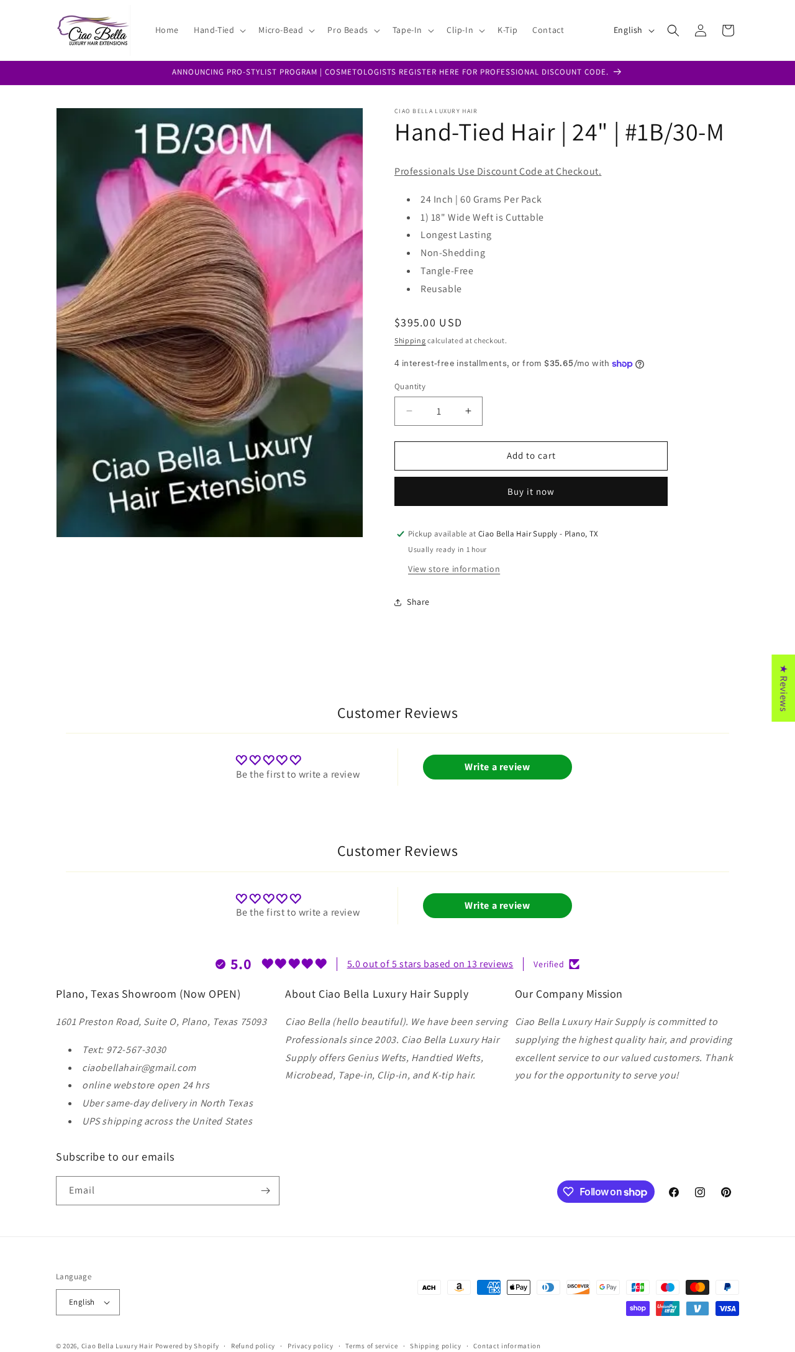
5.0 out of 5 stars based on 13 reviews (430, 963)
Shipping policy (435, 1345)
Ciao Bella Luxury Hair (117, 1345)
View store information (454, 568)
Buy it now (531, 491)
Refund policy (253, 1345)
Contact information (506, 1345)
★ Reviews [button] (783, 687)
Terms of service (371, 1345)
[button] (218, 30)
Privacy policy (311, 1345)
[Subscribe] (265, 1190)
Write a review (497, 766)
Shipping (410, 340)
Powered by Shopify (187, 1345)
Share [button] (418, 601)
